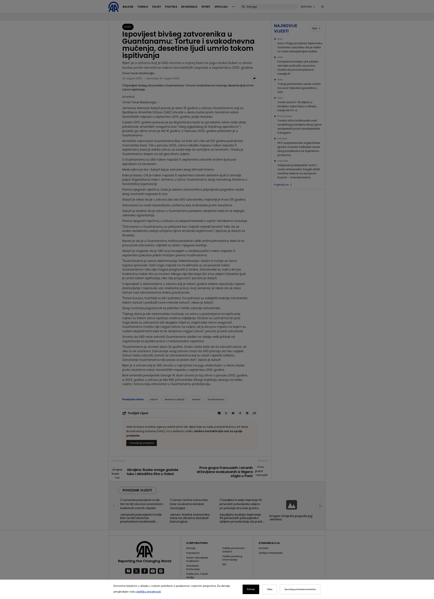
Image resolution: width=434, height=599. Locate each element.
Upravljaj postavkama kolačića (300, 589)
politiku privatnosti (148, 591)
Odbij (269, 589)
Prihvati (251, 589)
